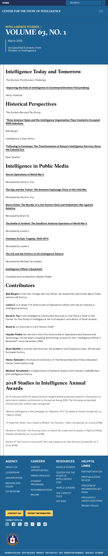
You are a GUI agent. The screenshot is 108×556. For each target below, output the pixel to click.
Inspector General (74, 553)
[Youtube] (33, 525)
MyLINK (35, 494)
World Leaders (65, 487)
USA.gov (89, 553)
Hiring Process (40, 475)
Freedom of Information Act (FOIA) (91, 488)
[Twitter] (20, 525)
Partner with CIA (91, 471)
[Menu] (100, 11)
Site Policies (28, 553)
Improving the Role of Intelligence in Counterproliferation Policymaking (48, 87)
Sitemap (99, 553)
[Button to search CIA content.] (103, 2)
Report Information (39, 513)
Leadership (12, 472)
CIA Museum (12, 491)
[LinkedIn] (26, 525)
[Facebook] (14, 525)
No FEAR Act (52, 553)
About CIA (11, 467)
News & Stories (65, 467)
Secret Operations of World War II (25, 174)
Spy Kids (61, 501)
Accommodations (41, 490)
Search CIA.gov (13, 553)
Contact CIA (14, 513)
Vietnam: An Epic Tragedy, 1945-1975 (27, 238)
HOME (5, 3)
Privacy (40, 553)
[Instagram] (7, 525)
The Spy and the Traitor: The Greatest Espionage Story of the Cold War (46, 189)
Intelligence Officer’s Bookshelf (24, 269)
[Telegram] (45, 525)
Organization (13, 478)
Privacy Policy (90, 505)
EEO (61, 553)
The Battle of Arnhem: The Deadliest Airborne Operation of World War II (46, 223)
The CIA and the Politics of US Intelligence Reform (34, 253)
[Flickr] (39, 525)
